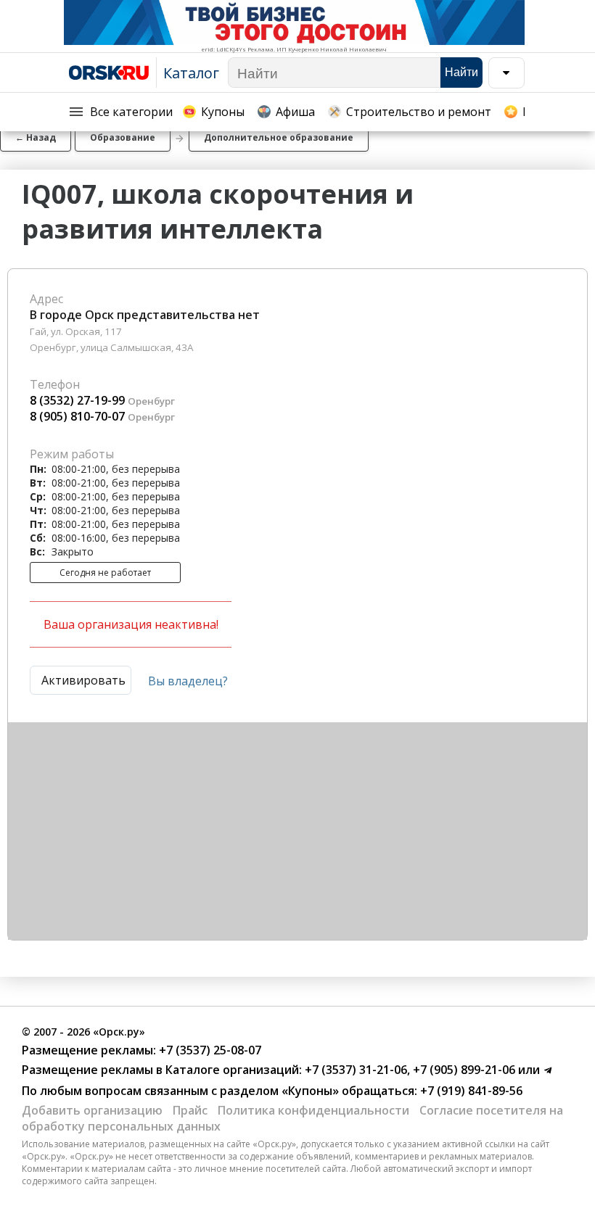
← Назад (35, 137)
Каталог (191, 73)
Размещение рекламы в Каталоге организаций (160, 1070)
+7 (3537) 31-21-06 (354, 1070)
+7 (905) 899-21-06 (462, 1070)
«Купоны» (310, 1091)
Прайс (190, 1110)
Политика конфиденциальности (313, 1110)
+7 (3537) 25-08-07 (208, 1050)
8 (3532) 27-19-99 (77, 400)
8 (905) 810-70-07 (77, 416)
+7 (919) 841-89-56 (469, 1091)
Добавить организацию (92, 1110)
